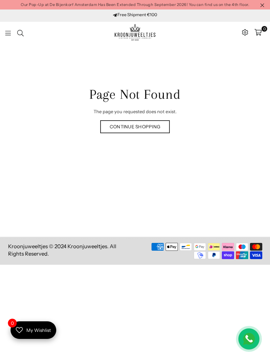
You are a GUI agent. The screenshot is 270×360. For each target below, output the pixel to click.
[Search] (20, 32)
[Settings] (245, 32)
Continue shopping (135, 126)
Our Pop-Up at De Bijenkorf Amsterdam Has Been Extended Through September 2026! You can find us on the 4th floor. (135, 4)
